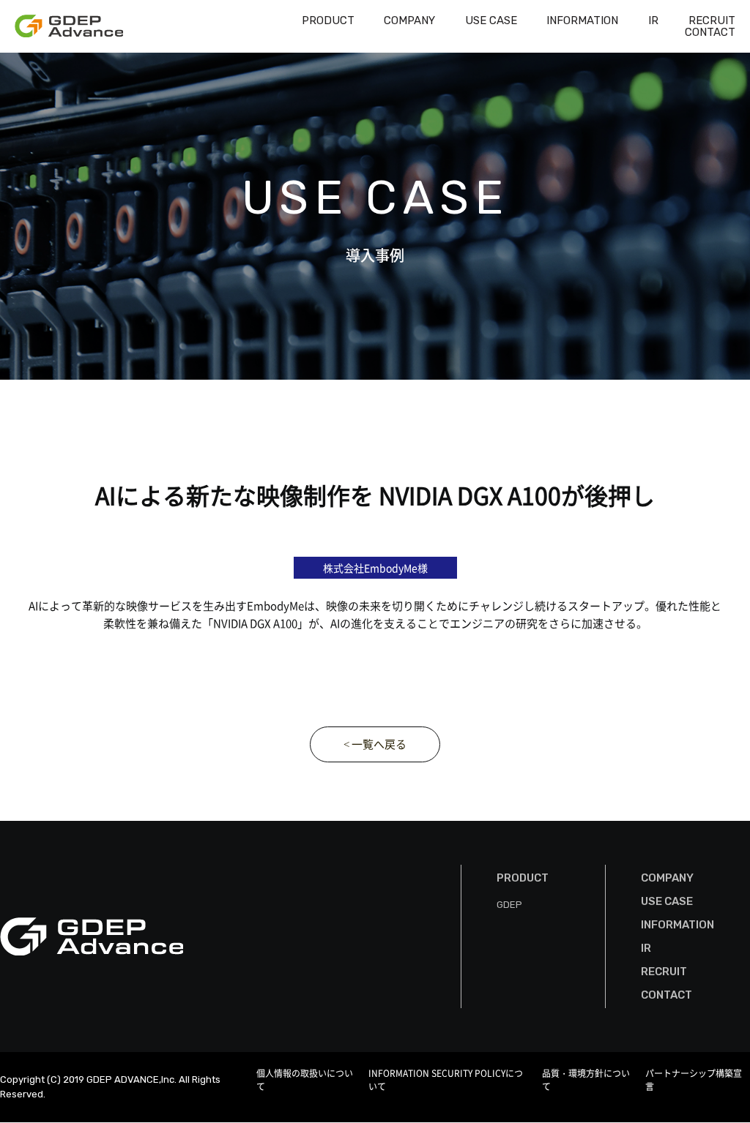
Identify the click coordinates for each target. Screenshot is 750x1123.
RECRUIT (711, 20)
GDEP (509, 904)
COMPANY (409, 20)
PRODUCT (328, 20)
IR (653, 20)
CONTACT (710, 32)
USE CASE (491, 20)
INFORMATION (582, 20)
